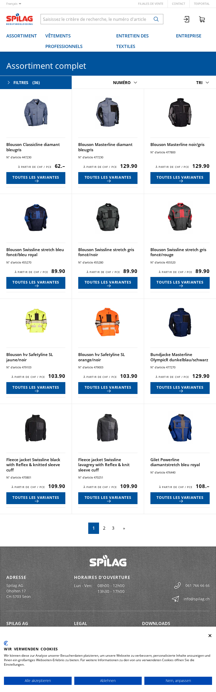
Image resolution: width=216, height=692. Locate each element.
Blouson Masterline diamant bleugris (105, 147)
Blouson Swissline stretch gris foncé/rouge (178, 252)
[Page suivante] (123, 528)
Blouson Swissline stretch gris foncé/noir (106, 252)
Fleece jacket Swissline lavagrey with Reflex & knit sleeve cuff (104, 464)
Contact (178, 4)
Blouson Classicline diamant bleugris (33, 147)
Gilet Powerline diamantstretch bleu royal (175, 462)
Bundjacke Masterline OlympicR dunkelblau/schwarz (179, 357)
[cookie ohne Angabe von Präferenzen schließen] (210, 636)
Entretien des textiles (132, 41)
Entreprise (188, 36)
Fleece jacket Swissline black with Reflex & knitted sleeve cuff (33, 464)
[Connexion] (186, 19)
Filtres (26, 82)
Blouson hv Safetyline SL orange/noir (101, 357)
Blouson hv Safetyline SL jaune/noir (29, 357)
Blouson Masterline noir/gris (177, 144)
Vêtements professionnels (63, 41)
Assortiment (21, 36)
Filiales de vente (150, 4)
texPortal (202, 4)
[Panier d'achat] (202, 19)
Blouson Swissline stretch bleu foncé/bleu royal (35, 252)
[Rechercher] (156, 19)
